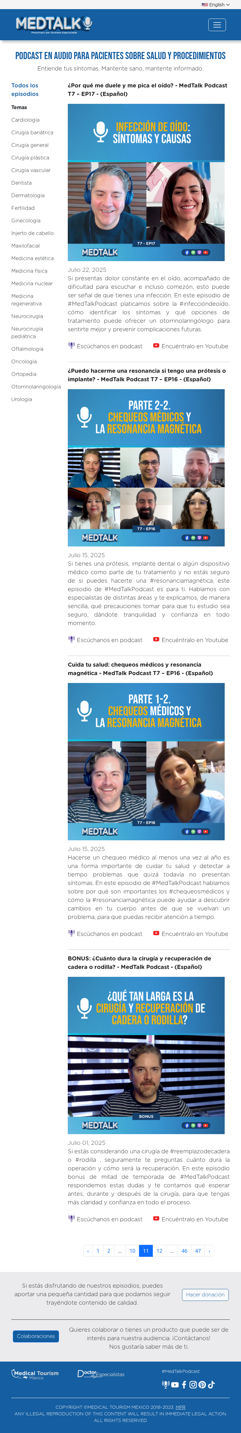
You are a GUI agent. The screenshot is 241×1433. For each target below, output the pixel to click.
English (217, 5)
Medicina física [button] (29, 271)
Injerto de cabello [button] (32, 233)
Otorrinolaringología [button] (36, 386)
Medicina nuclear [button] (32, 283)
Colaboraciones (36, 1336)
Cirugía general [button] (30, 145)
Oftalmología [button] (27, 349)
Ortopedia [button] (23, 374)
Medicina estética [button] (32, 258)
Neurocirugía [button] (27, 316)
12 (159, 1250)
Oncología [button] (24, 361)
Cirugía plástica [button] (30, 157)
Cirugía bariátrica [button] (32, 132)
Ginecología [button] (25, 220)
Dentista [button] (21, 183)
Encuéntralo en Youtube (194, 347)
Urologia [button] (21, 399)
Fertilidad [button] (23, 208)
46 (184, 1250)
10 (132, 1250)
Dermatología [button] (28, 195)
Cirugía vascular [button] (31, 170)
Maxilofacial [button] (25, 246)
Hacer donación (205, 1294)
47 (198, 1250)
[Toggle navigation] (217, 25)
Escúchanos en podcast (108, 347)
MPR (180, 1407)
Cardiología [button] (25, 120)
